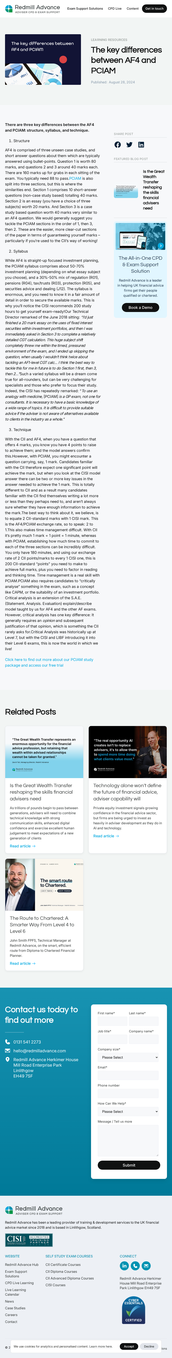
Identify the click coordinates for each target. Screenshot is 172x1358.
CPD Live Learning (19, 1283)
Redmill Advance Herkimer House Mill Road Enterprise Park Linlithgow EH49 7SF (141, 1283)
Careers (11, 1315)
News (9, 1301)
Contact (11, 1322)
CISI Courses (55, 1285)
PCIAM (75, 178)
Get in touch (154, 8)
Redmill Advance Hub (22, 1264)
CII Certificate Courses (63, 1264)
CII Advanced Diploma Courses (70, 1278)
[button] (85, 8)
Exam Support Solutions (85, 8)
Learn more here (100, 1346)
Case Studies (15, 1308)
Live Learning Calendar (15, 1292)
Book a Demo (140, 307)
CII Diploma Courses (61, 1271)
